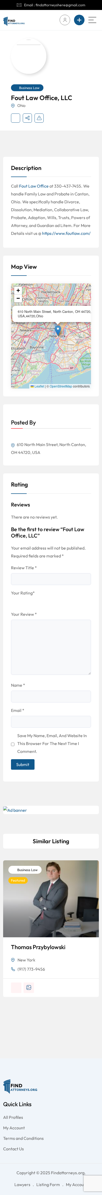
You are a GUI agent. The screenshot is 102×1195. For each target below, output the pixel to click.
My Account (14, 1127)
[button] (58, 330)
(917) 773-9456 (31, 969)
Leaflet (39, 386)
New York (26, 960)
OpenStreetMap (61, 386)
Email (17, 710)
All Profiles (13, 1117)
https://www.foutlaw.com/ (66, 233)
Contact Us (13, 1148)
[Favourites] (15, 118)
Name (18, 685)
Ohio (21, 105)
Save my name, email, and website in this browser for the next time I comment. (52, 743)
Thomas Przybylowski (38, 947)
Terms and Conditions (23, 1138)
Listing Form (48, 1184)
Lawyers (22, 1184)
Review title (24, 567)
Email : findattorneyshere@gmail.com (54, 5)
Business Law (29, 88)
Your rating (23, 593)
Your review (24, 614)
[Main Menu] (92, 20)
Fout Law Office (34, 186)
